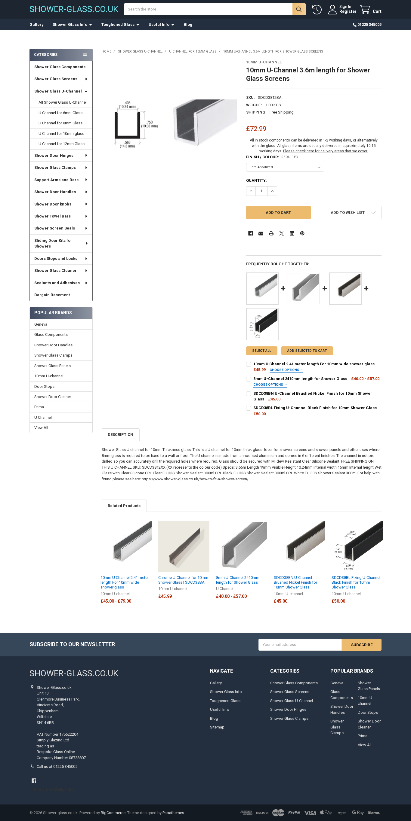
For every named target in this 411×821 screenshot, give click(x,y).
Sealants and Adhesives (57, 283)
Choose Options (285, 370)
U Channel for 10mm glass (61, 133)
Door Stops (44, 386)
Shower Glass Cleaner (55, 270)
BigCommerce (113, 812)
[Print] (271, 233)
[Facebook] (250, 233)
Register (348, 11)
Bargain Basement (52, 295)
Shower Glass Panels (52, 365)
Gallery (36, 24)
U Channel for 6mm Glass (60, 113)
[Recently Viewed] (318, 9)
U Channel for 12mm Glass (62, 143)
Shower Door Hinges (53, 155)
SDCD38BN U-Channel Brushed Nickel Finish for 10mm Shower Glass (295, 582)
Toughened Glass (117, 24)
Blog (188, 24)
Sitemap (217, 727)
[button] (348, 212)
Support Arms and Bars (56, 180)
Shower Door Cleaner (52, 396)
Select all (261, 351)
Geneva (40, 324)
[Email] (260, 233)
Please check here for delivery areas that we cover (325, 151)
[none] (169, 127)
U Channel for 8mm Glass (60, 123)
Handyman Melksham (53, 789)
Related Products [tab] (124, 505)
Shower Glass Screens (55, 79)
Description (120, 434)
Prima (39, 407)
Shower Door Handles (55, 192)
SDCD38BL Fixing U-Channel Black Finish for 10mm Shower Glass (356, 582)
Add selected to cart (307, 351)
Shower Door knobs (52, 204)
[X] (281, 233)
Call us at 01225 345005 (57, 766)
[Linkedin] (292, 233)
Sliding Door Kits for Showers (53, 243)
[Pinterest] (302, 233)
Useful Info (159, 24)
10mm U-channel (48, 376)
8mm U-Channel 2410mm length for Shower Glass (237, 580)
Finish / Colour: (272, 157)
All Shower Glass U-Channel (63, 102)
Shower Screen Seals (54, 228)
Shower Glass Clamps (55, 167)
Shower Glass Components (59, 67)
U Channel (43, 417)
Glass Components (51, 334)
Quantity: (256, 180)
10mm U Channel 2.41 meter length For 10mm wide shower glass (124, 582)
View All (41, 427)
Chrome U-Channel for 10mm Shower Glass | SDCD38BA (183, 580)
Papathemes (173, 812)
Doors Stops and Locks (55, 258)
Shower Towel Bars (52, 216)
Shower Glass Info (70, 24)
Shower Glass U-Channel (58, 91)
